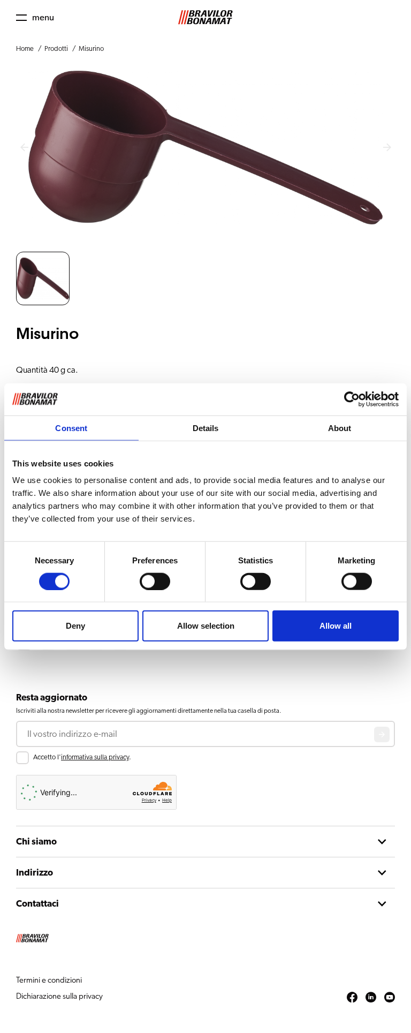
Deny (75, 625)
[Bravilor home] (205, 17)
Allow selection (205, 625)
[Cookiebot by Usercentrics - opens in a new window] (352, 399)
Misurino (91, 49)
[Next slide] (387, 148)
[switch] (155, 581)
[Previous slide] (24, 148)
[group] (43, 278)
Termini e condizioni (49, 980)
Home (25, 49)
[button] (35, 17)
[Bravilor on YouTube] (389, 998)
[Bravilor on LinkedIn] (371, 998)
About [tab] (340, 427)
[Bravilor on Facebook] (352, 998)
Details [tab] (206, 427)
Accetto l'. (82, 757)
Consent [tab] (71, 427)
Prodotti (56, 49)
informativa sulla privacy (95, 757)
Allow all (335, 625)
